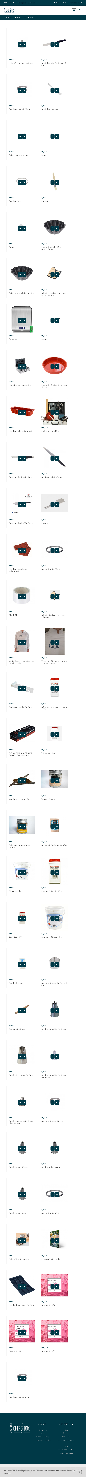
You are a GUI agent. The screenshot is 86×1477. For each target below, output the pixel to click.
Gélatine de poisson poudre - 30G (54, 708)
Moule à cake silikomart (20, 431)
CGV (43, 1433)
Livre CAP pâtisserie (50, 1259)
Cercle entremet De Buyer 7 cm (54, 984)
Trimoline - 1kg (48, 753)
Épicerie (66, 1433)
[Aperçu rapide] (20, 44)
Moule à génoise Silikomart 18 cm (54, 386)
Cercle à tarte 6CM (50, 1213)
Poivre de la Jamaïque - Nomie (20, 846)
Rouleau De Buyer (17, 1029)
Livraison (43, 1430)
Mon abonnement (76, 3)
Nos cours (66, 1437)
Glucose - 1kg (15, 891)
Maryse (44, 523)
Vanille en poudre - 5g (19, 799)
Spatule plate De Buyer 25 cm (53, 64)
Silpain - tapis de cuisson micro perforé (53, 294)
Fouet (44, 155)
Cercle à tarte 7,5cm (50, 569)
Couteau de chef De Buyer (21, 523)
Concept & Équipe (43, 1437)
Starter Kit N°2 (16, 1351)
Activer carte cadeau (66, 1450)
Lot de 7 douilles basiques (21, 63)
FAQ (66, 1446)
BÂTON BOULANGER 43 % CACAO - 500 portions (20, 754)
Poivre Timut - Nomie (19, 1259)
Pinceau (45, 201)
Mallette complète (50, 431)
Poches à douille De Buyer (21, 707)
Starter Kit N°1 (48, 1305)
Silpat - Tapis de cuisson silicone (53, 616)
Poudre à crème (16, 983)
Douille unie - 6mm (18, 1213)
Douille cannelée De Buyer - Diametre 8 (54, 1076)
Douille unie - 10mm (18, 1167)
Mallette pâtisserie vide (20, 385)
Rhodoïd (13, 615)
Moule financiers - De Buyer (22, 1305)
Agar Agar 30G (15, 937)
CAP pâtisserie (32, 3)
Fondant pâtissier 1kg (51, 937)
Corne (11, 247)
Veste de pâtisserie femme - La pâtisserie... (22, 662)
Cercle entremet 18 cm (19, 1397)
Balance (13, 339)
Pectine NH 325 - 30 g (51, 891)
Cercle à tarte (15, 201)
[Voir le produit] (24, 366)
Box (66, 1430)
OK (79, 1472)
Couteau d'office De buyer (21, 477)
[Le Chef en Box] (9, 10)
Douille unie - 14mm (50, 1167)
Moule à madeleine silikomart (18, 570)
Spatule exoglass (49, 109)
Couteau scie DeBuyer (51, 477)
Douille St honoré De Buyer (21, 1075)
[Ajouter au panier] (24, 44)
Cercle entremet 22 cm (52, 1121)
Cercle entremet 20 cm (19, 109)
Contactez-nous (66, 1453)
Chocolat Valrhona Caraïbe (54, 845)
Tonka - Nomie (48, 799)
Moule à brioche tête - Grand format (51, 248)
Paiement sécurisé (43, 1440)
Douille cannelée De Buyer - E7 (54, 1030)
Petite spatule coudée (19, 155)
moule (44, 339)
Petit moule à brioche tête (21, 293)
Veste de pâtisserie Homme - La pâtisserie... (54, 662)
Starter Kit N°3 (48, 1351)
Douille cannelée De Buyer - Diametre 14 (22, 1122)
